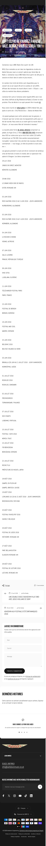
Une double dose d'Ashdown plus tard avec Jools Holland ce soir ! (24, 598)
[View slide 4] (27, 732)
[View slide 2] (21, 732)
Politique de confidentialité (33, 676)
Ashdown (18, 30)
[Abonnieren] (38, 795)
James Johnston (7, 35)
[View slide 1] (19, 732)
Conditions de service (13, 679)
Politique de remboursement (10, 843)
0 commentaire (40, 585)
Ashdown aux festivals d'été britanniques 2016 (20, 612)
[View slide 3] (24, 732)
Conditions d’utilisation (35, 843)
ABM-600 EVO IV (7, 30)
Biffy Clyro (28, 30)
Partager (7, 585)
